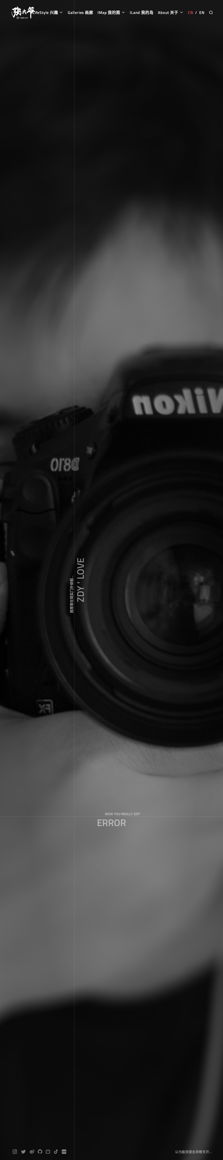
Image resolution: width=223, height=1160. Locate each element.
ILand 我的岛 (141, 12)
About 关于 (168, 12)
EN (201, 12)
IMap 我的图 (109, 12)
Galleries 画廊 (80, 12)
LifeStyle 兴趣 (46, 12)
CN (190, 12)
